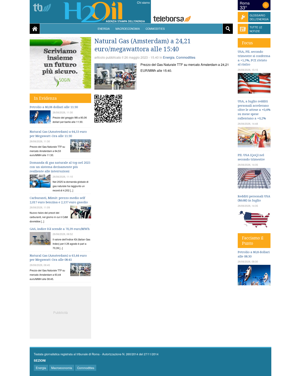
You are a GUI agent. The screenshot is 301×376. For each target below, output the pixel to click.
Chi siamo (143, 2)
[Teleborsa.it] (172, 19)
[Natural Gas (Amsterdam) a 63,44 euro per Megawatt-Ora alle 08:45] (80, 270)
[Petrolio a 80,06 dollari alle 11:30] (40, 117)
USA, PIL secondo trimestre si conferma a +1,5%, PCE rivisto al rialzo (254, 58)
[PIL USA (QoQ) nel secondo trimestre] (254, 187)
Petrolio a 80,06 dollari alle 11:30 (54, 107)
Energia (104, 29)
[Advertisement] (60, 312)
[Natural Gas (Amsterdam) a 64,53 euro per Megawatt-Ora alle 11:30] (80, 146)
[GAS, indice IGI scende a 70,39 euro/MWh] (40, 239)
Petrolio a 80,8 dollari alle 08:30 (254, 254)
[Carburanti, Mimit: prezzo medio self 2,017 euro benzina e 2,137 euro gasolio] (80, 212)
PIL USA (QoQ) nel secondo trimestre (251, 157)
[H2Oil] (105, 12)
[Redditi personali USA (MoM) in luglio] (254, 228)
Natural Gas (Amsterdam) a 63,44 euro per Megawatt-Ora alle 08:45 (58, 258)
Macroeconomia (127, 29)
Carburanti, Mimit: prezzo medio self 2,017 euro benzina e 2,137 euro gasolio (59, 200)
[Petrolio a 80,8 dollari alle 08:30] (254, 284)
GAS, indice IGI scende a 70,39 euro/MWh (60, 229)
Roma (245, 3)
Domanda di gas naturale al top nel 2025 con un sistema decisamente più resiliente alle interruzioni (60, 167)
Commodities (155, 29)
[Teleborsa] (43, 8)
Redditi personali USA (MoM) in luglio (254, 198)
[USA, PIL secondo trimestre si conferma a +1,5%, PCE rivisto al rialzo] (254, 92)
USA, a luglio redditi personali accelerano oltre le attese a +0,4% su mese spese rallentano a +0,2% (254, 109)
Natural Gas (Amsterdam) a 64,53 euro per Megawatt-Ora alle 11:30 (58, 134)
